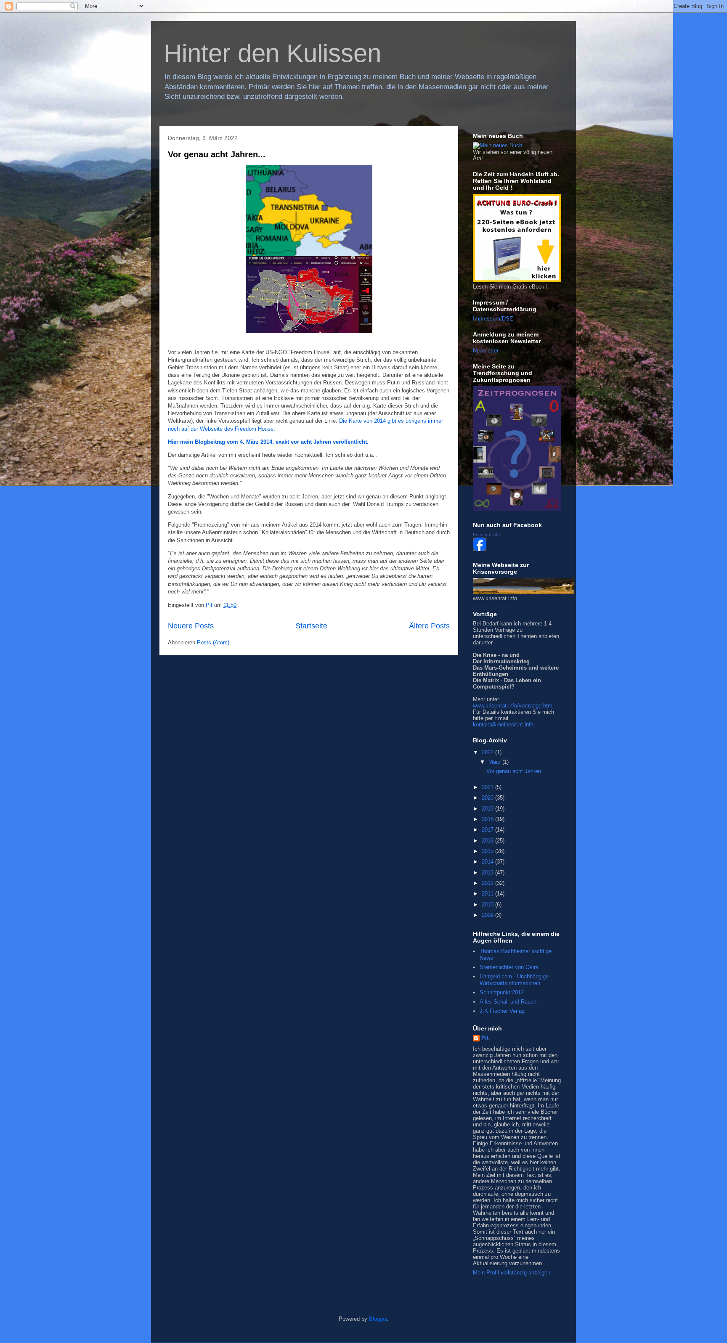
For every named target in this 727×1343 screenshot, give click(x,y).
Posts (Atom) (213, 642)
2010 (488, 904)
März (495, 762)
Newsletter (486, 350)
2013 (488, 872)
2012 (488, 883)
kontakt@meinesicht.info (503, 724)
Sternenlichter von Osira (509, 967)
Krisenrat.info (486, 534)
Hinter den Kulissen (272, 53)
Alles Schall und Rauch (508, 1002)
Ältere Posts (429, 626)
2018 (488, 819)
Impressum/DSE (493, 318)
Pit (484, 1038)
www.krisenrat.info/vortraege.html (513, 705)
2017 (488, 829)
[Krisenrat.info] (479, 549)
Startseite (311, 626)
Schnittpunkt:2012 (502, 992)
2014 (488, 861)
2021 (488, 787)
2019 (488, 808)
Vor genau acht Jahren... (216, 154)
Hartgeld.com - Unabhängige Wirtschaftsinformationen (514, 979)
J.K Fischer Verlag (502, 1011)
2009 (488, 915)
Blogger (378, 1319)
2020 (488, 798)
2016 (488, 840)
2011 (488, 893)
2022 (488, 752)
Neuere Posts (191, 626)
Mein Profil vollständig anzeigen (511, 1272)
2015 (488, 851)
